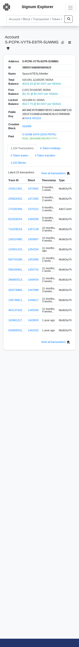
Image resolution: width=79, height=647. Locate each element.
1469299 (33, 219)
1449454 (33, 279)
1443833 (33, 320)
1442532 (33, 330)
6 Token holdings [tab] (50, 148)
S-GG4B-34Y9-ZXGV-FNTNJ (39, 134)
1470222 (33, 209)
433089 (26, 126)
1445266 (33, 310)
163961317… (16, 320)
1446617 (33, 300)
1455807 (33, 239)
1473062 (33, 188)
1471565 (33, 198)
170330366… (16, 209)
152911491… (16, 188)
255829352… (16, 198)
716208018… (16, 229)
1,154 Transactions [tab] (22, 148)
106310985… (16, 239)
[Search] (69, 19)
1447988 (33, 290)
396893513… (16, 279)
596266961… (16, 269)
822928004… (16, 219)
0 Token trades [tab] (19, 155)
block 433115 (33, 118)
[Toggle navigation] (70, 7)
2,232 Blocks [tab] (18, 162)
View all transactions (53, 173)
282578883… (16, 290)
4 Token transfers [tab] (45, 155)
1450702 (33, 269)
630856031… (16, 330)
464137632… (16, 310)
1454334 (33, 249)
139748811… (16, 300)
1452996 (33, 259)
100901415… (16, 249)
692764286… (16, 259)
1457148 (33, 229)
